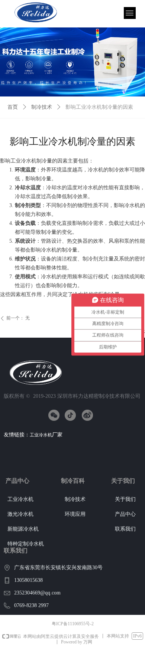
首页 (12, 107)
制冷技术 (41, 107)
